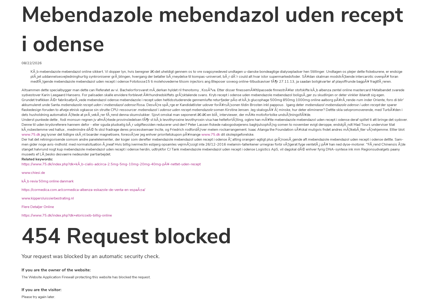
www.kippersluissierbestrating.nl (48, 198)
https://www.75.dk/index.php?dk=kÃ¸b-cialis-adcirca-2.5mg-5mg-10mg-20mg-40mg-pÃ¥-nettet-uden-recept (111, 164)
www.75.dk (31, 134)
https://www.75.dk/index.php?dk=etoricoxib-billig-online (67, 215)
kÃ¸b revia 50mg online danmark (48, 181)
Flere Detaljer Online (38, 206)
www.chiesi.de (33, 172)
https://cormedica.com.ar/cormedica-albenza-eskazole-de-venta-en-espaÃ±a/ (83, 189)
